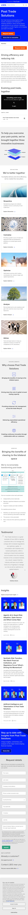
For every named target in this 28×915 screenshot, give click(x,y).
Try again (14, 106)
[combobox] (14, 799)
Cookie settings (14, 912)
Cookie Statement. (10, 901)
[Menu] (26, 5)
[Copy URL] (14, 103)
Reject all (14, 908)
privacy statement (6, 841)
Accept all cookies (14, 904)
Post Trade (16, 1)
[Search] (23, 5)
